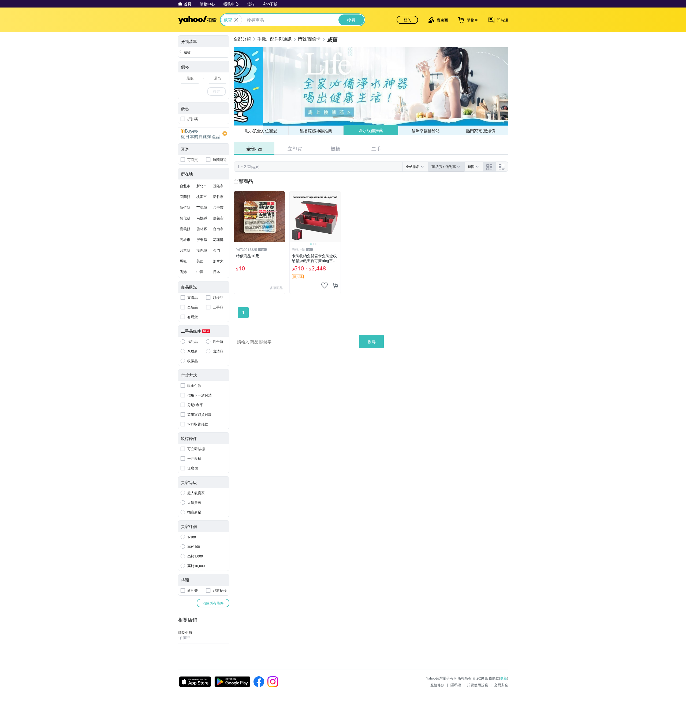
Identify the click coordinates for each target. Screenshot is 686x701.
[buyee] (203, 133)
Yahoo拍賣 (197, 19)
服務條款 (437, 684)
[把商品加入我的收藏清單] (324, 285)
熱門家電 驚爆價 (480, 130)
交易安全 (501, 684)
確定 (216, 91)
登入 (407, 20)
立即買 (295, 148)
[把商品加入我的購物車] (335, 285)
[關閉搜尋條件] (236, 20)
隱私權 (455, 684)
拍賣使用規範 (477, 684)
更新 (503, 678)
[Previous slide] (293, 216)
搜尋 (372, 341)
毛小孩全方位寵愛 (261, 130)
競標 (335, 148)
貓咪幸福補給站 (426, 130)
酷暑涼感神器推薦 (316, 130)
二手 (376, 148)
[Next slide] (337, 216)
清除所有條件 (213, 602)
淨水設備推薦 (371, 130)
